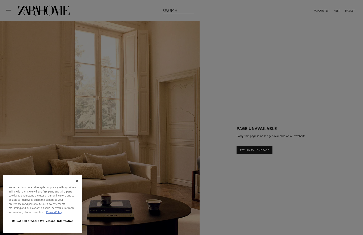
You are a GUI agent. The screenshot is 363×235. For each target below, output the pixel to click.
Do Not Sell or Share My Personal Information (43, 221)
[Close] (77, 181)
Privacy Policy (54, 212)
